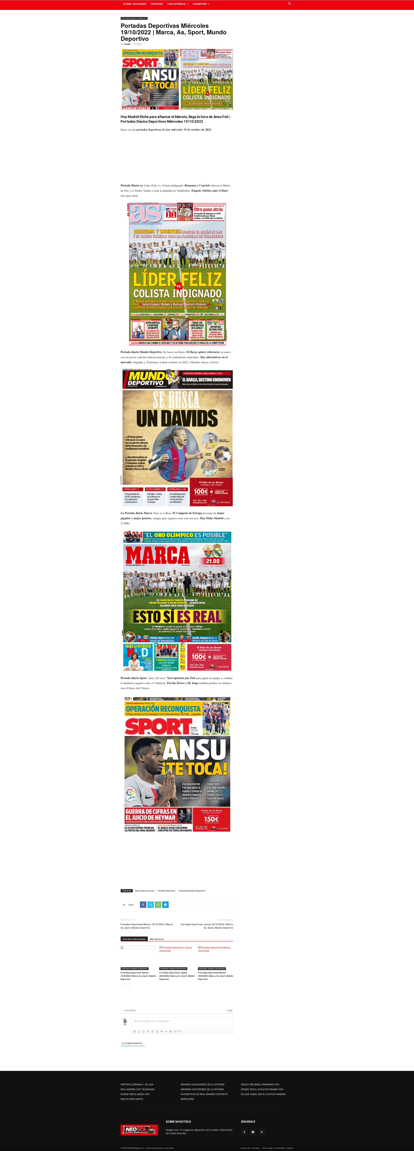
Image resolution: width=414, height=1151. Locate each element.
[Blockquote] (161, 1031)
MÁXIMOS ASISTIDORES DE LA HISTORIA (202, 1089)
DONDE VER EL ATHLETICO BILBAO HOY (262, 1089)
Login (229, 1010)
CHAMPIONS (200, 3)
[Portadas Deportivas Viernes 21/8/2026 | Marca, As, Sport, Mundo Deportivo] (138, 958)
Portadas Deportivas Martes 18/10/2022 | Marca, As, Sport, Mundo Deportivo (147, 926)
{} (175, 1031)
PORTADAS (157, 3)
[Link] (171, 1031)
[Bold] (134, 1031)
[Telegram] (165, 904)
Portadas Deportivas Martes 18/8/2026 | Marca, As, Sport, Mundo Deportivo (215, 975)
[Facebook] (143, 904)
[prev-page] (123, 986)
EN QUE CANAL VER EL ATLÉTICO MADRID (263, 1094)
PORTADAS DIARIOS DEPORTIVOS (134, 18)
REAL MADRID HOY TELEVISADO (138, 1089)
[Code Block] (166, 1031)
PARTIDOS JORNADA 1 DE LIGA (137, 1084)
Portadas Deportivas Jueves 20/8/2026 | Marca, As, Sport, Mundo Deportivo (177, 975)
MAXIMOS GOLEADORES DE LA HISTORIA (202, 1084)
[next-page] (128, 986)
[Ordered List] (152, 1031)
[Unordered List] (157, 1031)
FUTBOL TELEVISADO (134, 3)
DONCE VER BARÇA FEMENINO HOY (260, 1084)
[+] (179, 1031)
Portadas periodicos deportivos (192, 890)
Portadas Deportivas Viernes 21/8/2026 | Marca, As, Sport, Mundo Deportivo (138, 975)
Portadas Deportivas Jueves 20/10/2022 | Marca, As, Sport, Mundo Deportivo (207, 926)
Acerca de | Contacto (250, 1148)
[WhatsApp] (158, 904)
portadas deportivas (148, 129)
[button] (289, 4)
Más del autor (157, 939)
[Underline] (143, 1031)
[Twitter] (150, 904)
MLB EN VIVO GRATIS (132, 1098)
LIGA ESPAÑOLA (176, 3)
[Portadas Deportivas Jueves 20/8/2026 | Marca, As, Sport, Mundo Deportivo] (177, 958)
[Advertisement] (177, 159)
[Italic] (139, 1031)
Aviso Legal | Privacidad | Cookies (277, 1148)
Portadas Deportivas (166, 890)
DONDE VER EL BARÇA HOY (135, 1094)
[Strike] (148, 1031)
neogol (127, 44)
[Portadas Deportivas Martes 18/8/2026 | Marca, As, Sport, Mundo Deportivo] (215, 958)
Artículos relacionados (134, 939)
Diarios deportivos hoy (144, 890)
